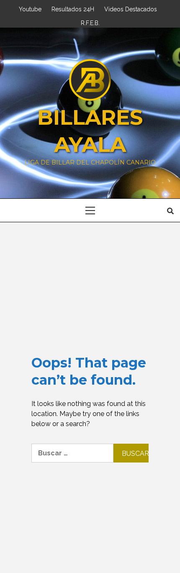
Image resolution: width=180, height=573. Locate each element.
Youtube (30, 8)
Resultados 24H (72, 8)
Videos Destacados (130, 8)
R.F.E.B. (90, 22)
